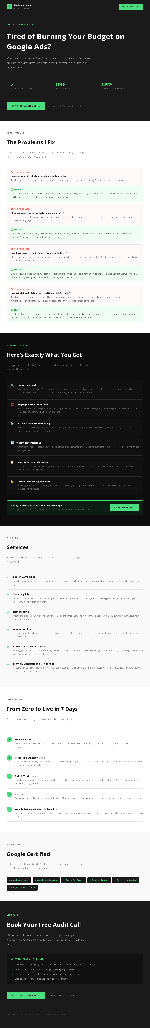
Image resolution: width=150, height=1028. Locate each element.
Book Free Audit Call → (26, 106)
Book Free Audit (131, 6)
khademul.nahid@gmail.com (60, 995)
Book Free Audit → (124, 507)
